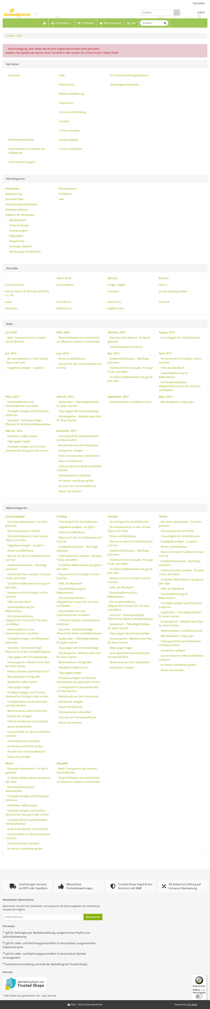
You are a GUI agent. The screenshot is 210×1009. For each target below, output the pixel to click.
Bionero (164, 278)
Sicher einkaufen (69, 130)
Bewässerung (13, 194)
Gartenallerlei (65, 285)
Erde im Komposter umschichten (78, 456)
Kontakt (64, 121)
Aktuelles (62, 763)
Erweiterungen (18, 230)
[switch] (199, 996)
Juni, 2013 (63, 353)
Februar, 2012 (13, 431)
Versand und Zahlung (72, 112)
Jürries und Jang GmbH (173, 291)
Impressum (66, 103)
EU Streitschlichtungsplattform (129, 75)
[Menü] (205, 976)
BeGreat (113, 278)
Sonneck (164, 302)
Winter (9, 763)
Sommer (113, 516)
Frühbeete (64, 194)
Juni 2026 (11, 332)
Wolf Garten (64, 308)
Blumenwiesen (67, 188)
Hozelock (113, 291)
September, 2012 (118, 396)
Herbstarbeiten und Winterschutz (130, 402)
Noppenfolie (17, 241)
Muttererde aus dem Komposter (78, 445)
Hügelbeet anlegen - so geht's (25, 368)
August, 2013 (167, 332)
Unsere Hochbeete (71, 149)
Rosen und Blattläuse (71, 358)
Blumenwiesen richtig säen (177, 402)
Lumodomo (64, 302)
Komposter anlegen (70, 450)
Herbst (163, 516)
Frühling (62, 516)
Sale (61, 199)
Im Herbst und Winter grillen (76, 481)
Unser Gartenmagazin (21, 162)
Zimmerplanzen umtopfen (74, 475)
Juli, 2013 (10, 353)
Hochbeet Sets (14, 199)
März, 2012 (165, 396)
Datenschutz (67, 84)
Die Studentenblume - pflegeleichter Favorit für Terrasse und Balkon (180, 386)
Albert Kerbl (64, 278)
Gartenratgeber (69, 139)
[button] (186, 12)
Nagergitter (16, 236)
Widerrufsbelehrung (71, 94)
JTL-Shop (192, 1004)
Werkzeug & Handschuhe (25, 251)
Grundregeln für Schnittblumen (180, 337)
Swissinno (11, 308)
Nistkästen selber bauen (22, 436)
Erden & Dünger (19, 225)
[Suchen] (177, 12)
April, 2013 (165, 353)
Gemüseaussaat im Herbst (126, 347)
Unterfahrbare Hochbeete (21, 204)
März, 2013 (12, 396)
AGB (61, 75)
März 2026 (63, 332)
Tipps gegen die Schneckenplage (78, 411)
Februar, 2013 (65, 396)
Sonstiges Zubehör (21, 246)
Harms (163, 285)
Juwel (8, 302)
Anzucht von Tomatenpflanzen (77, 486)
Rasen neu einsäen (70, 491)
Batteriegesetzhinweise (124, 84)
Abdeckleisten (18, 220)
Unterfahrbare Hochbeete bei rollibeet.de (26, 151)
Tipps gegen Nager (19, 441)
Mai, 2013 (113, 353)
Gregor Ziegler (117, 285)
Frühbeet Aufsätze (16, 209)
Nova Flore (114, 302)
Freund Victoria (14, 285)
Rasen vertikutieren (70, 461)
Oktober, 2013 (116, 332)
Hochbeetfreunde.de (21, 139)
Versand (51, 995)
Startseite (199, 3)
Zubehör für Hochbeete (20, 215)
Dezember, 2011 (67, 431)
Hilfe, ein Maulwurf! (172, 368)
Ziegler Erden (116, 308)
